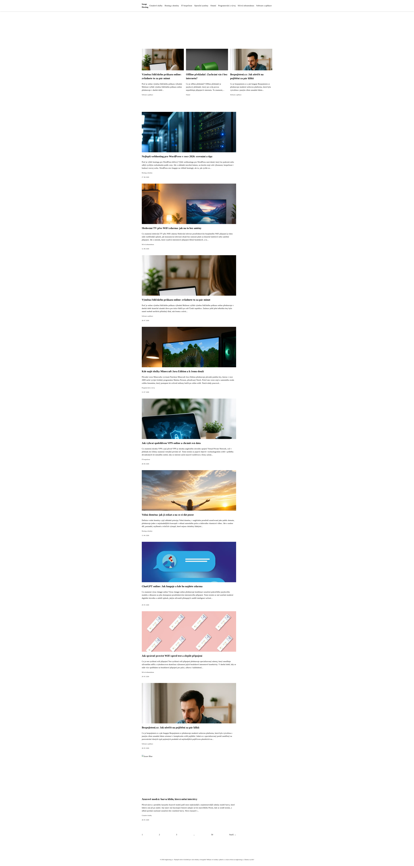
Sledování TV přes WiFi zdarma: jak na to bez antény (171, 228)
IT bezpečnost (186, 6)
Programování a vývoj (227, 6)
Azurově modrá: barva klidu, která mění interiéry (169, 799)
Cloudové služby (155, 6)
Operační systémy (201, 6)
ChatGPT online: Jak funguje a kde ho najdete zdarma (172, 586)
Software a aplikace (264, 6)
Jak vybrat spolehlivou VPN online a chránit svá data (171, 443)
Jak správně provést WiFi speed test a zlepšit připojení (172, 655)
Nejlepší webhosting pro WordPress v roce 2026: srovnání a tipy (177, 156)
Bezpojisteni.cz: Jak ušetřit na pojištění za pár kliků (170, 727)
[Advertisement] (207, 27)
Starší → (232, 835)
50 (212, 835)
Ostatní (213, 6)
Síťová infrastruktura (246, 6)
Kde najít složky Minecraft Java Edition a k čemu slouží (173, 371)
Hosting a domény (172, 6)
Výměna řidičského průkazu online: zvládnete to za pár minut (176, 299)
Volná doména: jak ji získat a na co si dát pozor (168, 514)
